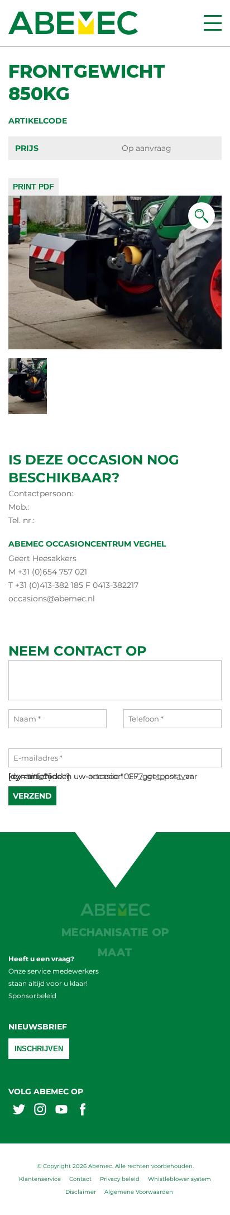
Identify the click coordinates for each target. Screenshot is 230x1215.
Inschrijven (39, 1049)
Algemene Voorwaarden (138, 1191)
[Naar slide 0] (27, 386)
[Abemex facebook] (82, 1110)
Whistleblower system (179, 1179)
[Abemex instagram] (40, 1110)
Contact (80, 1179)
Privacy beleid (120, 1179)
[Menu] (213, 23)
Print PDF (33, 186)
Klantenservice (40, 1179)
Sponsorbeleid (32, 995)
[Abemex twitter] (19, 1110)
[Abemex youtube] (61, 1110)
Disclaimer (80, 1191)
